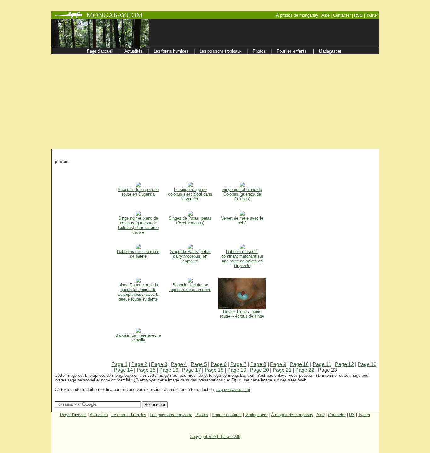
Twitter (364, 414)
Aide (320, 414)
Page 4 (179, 364)
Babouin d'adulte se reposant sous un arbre (190, 287)
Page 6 (219, 364)
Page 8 (258, 364)
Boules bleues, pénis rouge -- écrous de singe (242, 313)
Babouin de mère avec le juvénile (138, 337)
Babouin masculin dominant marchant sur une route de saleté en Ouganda (242, 258)
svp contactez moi (233, 389)
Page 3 (159, 364)
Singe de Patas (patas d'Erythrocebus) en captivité (190, 256)
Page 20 (259, 370)
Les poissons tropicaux (171, 414)
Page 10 (299, 364)
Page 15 (146, 370)
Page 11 (322, 364)
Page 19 (236, 370)
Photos (201, 414)
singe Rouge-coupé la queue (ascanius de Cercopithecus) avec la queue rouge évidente (138, 292)
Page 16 (168, 370)
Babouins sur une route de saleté (138, 254)
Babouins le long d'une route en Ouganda (138, 192)
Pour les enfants (227, 414)
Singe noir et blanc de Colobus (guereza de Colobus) (242, 194)
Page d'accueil (73, 414)
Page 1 (119, 364)
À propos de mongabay (292, 414)
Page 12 (344, 364)
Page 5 (199, 364)
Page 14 (123, 370)
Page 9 (278, 364)
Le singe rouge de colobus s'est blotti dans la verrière (190, 194)
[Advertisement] (215, 102)
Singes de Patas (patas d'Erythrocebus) (190, 220)
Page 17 (191, 370)
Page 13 (367, 364)
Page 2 (139, 364)
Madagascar (256, 414)
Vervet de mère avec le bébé (242, 220)
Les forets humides (128, 414)
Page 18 (214, 370)
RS (352, 414)
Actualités (99, 414)
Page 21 (282, 370)
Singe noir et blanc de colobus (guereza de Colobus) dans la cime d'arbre (138, 225)
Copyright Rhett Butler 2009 (215, 436)
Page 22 (304, 370)
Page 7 (238, 364)
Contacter (337, 414)
